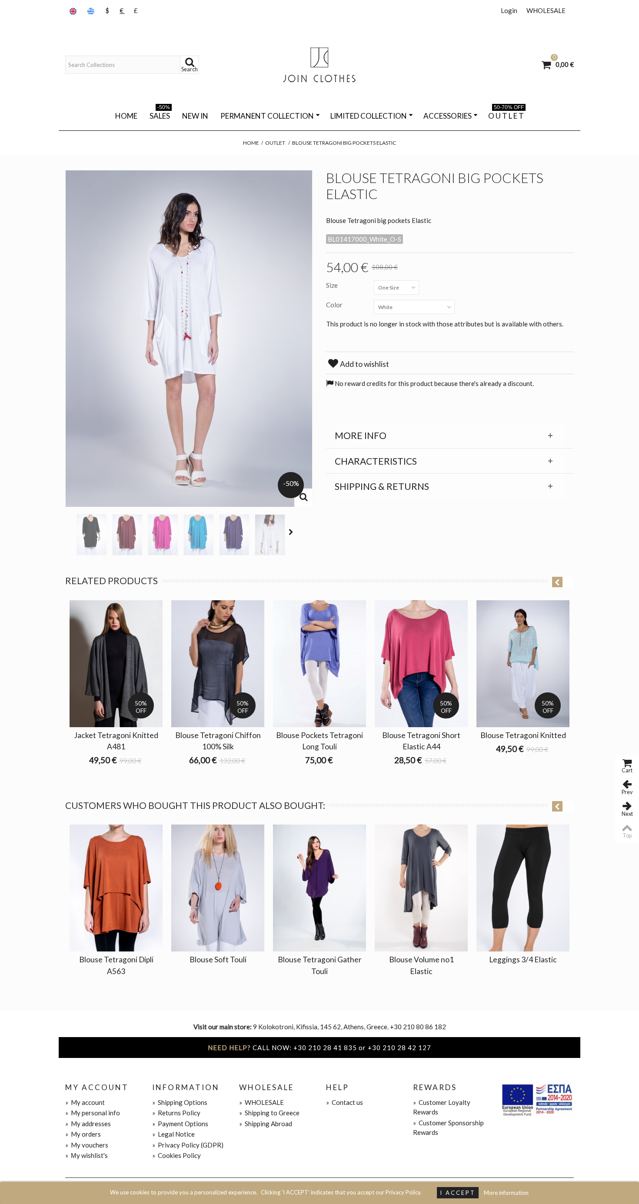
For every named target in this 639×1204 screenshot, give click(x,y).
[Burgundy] (127, 534)
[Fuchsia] (163, 534)
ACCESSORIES (447, 115)
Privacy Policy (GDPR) (187, 1145)
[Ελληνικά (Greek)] (92, 10)
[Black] (92, 534)
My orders (83, 1134)
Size (332, 285)
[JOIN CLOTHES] (319, 64)
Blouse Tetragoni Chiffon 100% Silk (218, 741)
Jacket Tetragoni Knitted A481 (116, 741)
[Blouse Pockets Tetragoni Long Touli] (319, 663)
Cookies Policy (176, 1155)
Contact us (344, 1102)
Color (335, 305)
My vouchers (86, 1145)
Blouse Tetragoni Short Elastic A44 (421, 741)
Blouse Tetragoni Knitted (523, 735)
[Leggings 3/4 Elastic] (522, 888)
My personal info (92, 1113)
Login (509, 10)
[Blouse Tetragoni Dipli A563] (116, 888)
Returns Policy (176, 1113)
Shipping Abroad (265, 1124)
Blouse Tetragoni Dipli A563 (116, 965)
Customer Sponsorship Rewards (448, 1128)
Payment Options (180, 1124)
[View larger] (303, 498)
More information (506, 1192)
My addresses (88, 1124)
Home (126, 115)
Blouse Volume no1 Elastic (421, 965)
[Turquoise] (198, 534)
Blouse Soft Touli (218, 959)
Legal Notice (173, 1134)
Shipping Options (179, 1102)
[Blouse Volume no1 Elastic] (421, 888)
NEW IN (195, 115)
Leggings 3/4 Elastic (523, 959)
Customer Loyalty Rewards (441, 1107)
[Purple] (234, 534)
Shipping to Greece (269, 1113)
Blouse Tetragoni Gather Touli (320, 965)
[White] (270, 534)
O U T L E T (506, 114)
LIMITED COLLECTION (368, 115)
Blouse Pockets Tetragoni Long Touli (319, 741)
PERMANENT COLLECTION (267, 115)
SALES (160, 114)
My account (85, 1102)
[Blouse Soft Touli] (217, 888)
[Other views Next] (292, 532)
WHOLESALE (546, 10)
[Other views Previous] (69, 532)
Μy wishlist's (86, 1155)
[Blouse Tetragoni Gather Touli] (319, 888)
